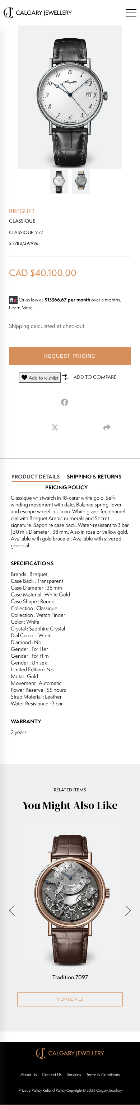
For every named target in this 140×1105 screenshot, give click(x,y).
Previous (14, 911)
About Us (28, 1074)
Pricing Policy (66, 487)
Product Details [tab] (35, 476)
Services (74, 1074)
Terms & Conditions (103, 1074)
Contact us (51, 1074)
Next (126, 911)
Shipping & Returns (94, 476)
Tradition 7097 (70, 977)
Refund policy (54, 1090)
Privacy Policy (30, 1090)
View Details (70, 999)
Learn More (21, 307)
